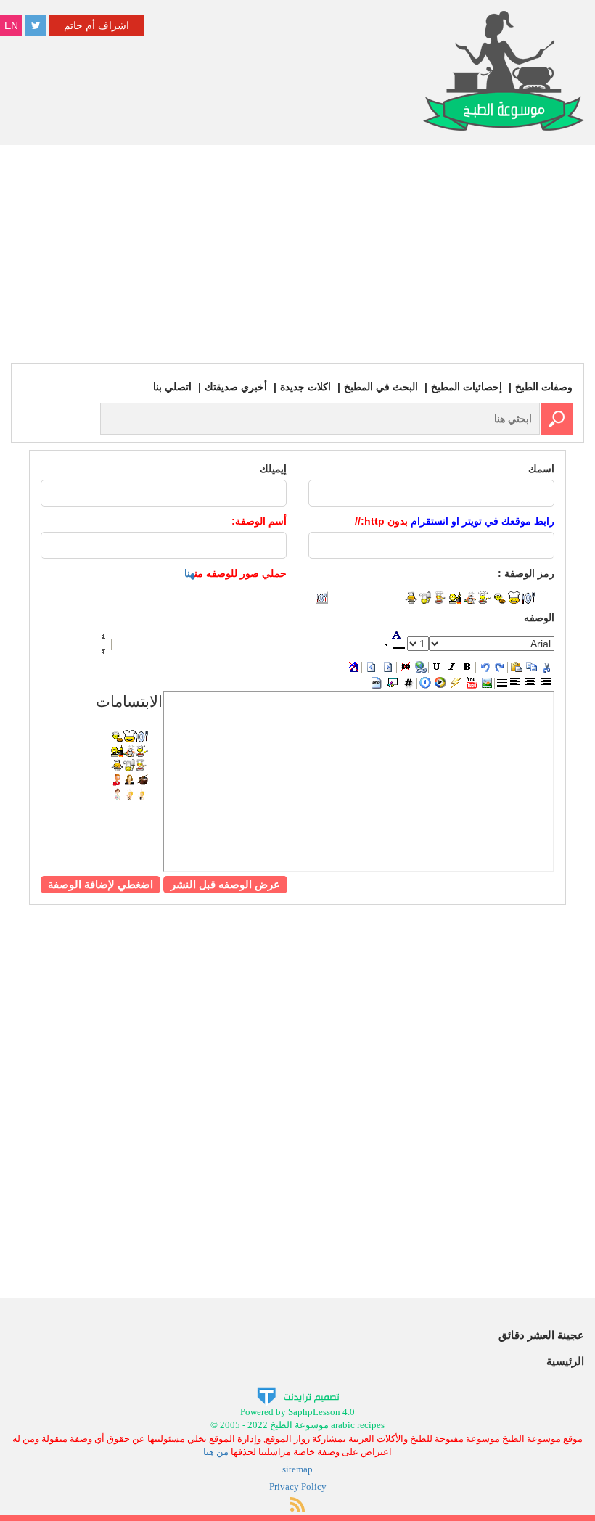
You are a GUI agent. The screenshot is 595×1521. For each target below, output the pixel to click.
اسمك (541, 469)
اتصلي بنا (172, 387)
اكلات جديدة (305, 387)
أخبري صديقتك (236, 387)
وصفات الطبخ (544, 387)
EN (11, 25)
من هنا (216, 1451)
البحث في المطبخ (381, 387)
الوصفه (539, 617)
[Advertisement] (297, 254)
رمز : (526, 573)
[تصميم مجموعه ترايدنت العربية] (298, 1395)
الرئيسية (565, 1361)
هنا (189, 573)
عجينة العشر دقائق (541, 1335)
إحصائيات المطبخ (466, 387)
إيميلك (273, 469)
